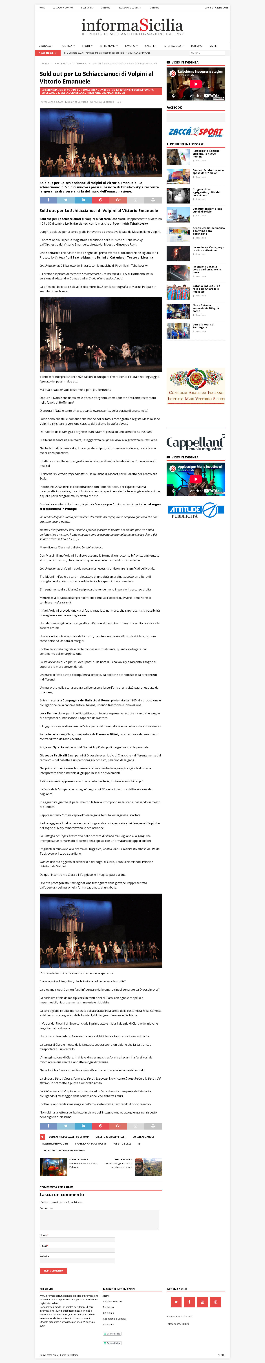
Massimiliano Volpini (55, 1143)
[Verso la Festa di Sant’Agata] (178, 331)
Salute (149, 45)
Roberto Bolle (122, 1143)
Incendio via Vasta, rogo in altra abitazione (208, 249)
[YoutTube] (202, 1302)
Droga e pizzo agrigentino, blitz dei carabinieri (206, 192)
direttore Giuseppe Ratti (111, 1136)
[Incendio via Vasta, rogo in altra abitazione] (178, 253)
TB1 (140, 1143)
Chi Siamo (105, 7)
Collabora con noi (63, 7)
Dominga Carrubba (77, 101)
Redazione (201, 160)
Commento (46, 1208)
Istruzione (107, 45)
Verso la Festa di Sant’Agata (203, 326)
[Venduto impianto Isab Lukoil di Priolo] (178, 215)
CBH (223, 1355)
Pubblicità (86, 7)
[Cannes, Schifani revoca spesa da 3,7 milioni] (178, 176)
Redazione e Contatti (130, 7)
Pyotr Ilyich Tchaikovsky (90, 1143)
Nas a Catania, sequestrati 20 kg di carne (206, 308)
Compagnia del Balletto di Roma (69, 1136)
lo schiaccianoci (143, 1136)
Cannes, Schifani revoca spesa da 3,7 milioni (208, 171)
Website (44, 1256)
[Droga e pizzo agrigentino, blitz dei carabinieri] (178, 196)
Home (42, 7)
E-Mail (43, 1246)
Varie (213, 45)
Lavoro (130, 45)
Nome (43, 1235)
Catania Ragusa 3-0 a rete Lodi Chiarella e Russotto (206, 288)
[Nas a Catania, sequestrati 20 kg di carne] (178, 311)
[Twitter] (176, 1302)
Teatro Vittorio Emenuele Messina (63, 1150)
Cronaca (45, 45)
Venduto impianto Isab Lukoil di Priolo (207, 210)
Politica (66, 45)
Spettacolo (172, 45)
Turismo (196, 45)
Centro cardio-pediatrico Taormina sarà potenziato (209, 230)
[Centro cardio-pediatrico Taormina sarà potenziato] (178, 234)
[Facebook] (189, 1302)
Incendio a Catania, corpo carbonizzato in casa (207, 269)
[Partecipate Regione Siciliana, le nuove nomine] (178, 157)
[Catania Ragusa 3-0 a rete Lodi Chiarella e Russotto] (178, 292)
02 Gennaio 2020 (53, 101)
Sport (86, 45)
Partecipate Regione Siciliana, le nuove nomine (206, 153)
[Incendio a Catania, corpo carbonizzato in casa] (178, 273)
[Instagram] (215, 1302)
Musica (98, 101)
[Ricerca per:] (207, 52)
